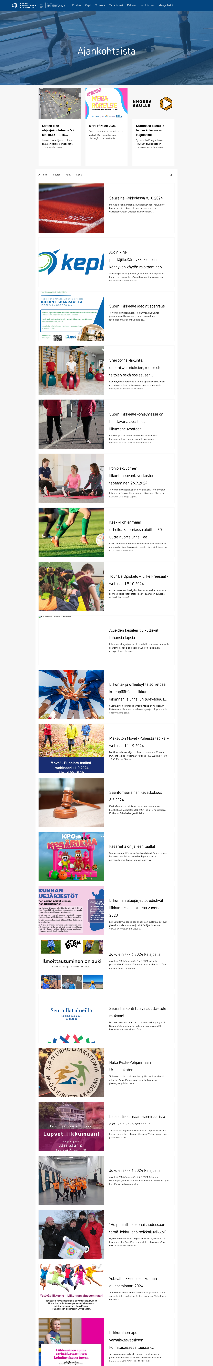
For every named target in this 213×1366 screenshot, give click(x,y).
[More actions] (169, 189)
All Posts (42, 174)
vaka (68, 174)
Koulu (79, 174)
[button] (171, 174)
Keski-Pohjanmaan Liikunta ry (28, 5)
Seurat (56, 174)
